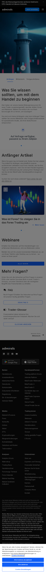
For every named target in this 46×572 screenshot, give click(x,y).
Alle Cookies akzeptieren (23, 560)
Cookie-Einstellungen (23, 569)
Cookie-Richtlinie (18, 555)
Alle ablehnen (23, 564)
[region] (23, 558)
